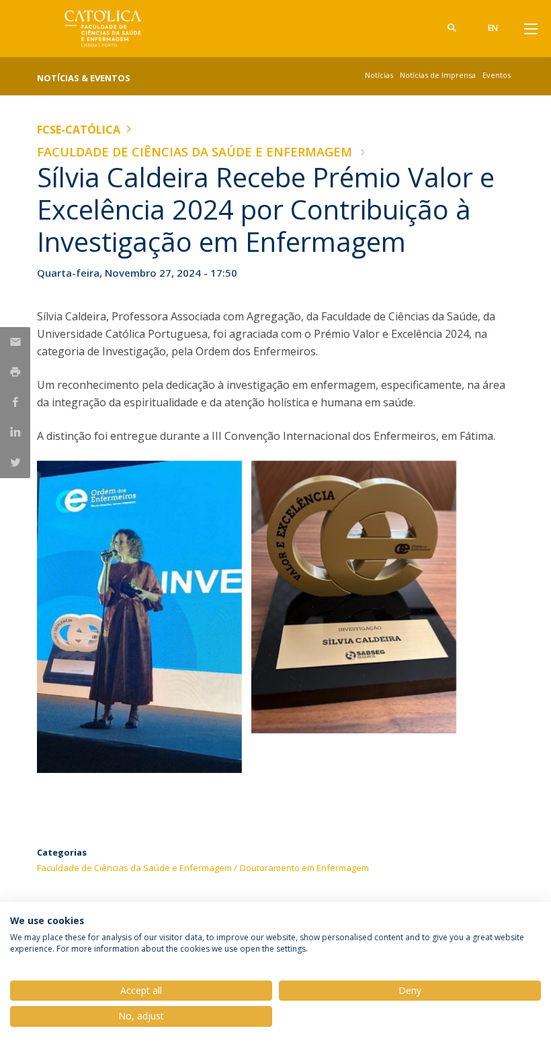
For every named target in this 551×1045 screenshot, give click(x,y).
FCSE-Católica (78, 129)
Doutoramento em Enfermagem (304, 868)
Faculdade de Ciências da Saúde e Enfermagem (194, 152)
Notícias (379, 75)
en (493, 28)
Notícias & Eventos (83, 78)
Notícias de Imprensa (438, 75)
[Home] (121, 28)
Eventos (496, 75)
